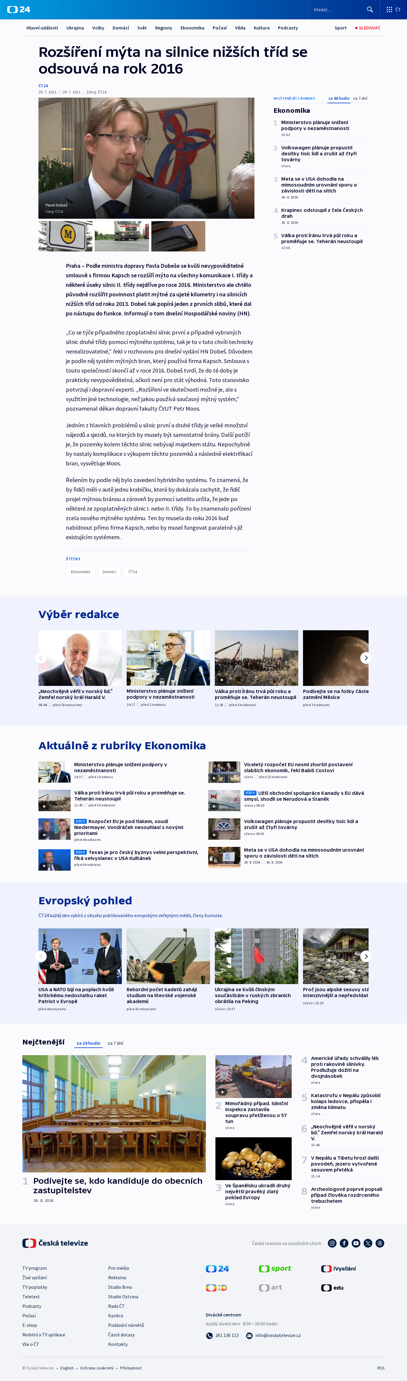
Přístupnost (131, 1368)
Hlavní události (42, 28)
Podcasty (288, 28)
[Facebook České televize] (344, 1243)
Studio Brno (120, 1287)
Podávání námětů (126, 1325)
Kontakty (118, 1344)
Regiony (163, 28)
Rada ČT (116, 1306)
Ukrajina (75, 28)
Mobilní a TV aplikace (43, 1335)
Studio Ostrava (123, 1296)
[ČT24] (18, 9)
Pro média (118, 1268)
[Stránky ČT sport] (275, 1268)
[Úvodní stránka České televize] (55, 1243)
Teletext (31, 1296)
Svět (142, 28)
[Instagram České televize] (332, 1243)
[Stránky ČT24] (217, 1268)
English (66, 1368)
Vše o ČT (30, 1344)
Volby (98, 28)
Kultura (262, 28)
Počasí (220, 28)
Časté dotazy (121, 1335)
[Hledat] (370, 9)
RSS (381, 1368)
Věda (240, 28)
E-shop (29, 1325)
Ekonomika (192, 28)
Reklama (117, 1277)
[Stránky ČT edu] (332, 1287)
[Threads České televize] (380, 1243)
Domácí (121, 28)
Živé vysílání (34, 1277)
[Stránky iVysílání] (338, 1268)
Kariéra (115, 1316)
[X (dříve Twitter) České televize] (368, 1243)
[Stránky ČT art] (270, 1287)
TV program (34, 1268)
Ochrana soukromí (97, 1368)
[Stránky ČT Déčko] (216, 1287)
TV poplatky (34, 1287)
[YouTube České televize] (356, 1243)
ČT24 (43, 85)
